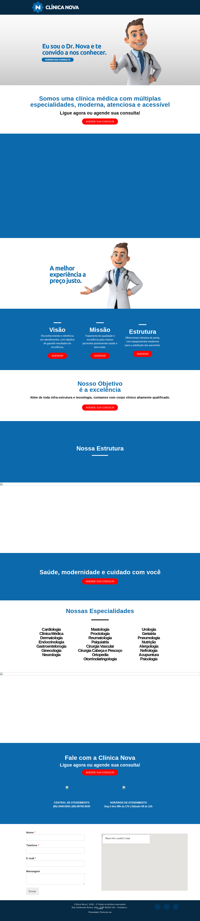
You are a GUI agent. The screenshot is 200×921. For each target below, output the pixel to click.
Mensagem (33, 871)
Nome (30, 832)
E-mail (31, 858)
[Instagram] (167, 907)
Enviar (32, 891)
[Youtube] (176, 907)
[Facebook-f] (157, 907)
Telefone (32, 845)
